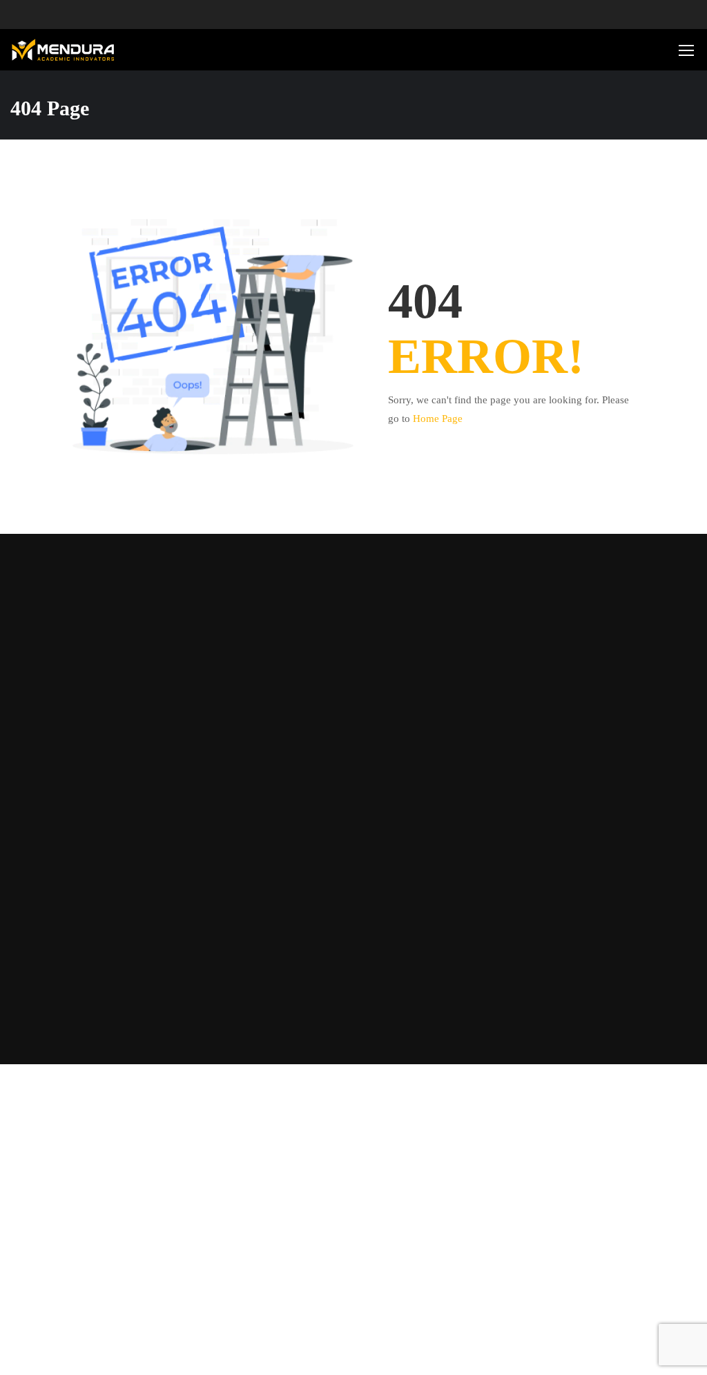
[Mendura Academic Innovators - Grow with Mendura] (63, 49)
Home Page (438, 418)
